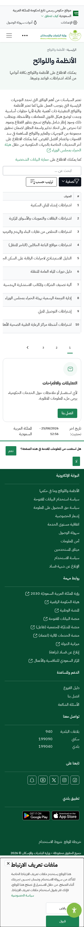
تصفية (70, 181)
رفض (62, 908)
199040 (45, 746)
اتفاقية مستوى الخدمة (63, 524)
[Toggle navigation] (9, 35)
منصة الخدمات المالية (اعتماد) (58, 635)
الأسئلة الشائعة (68, 704)
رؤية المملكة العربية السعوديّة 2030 (55, 593)
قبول (62, 921)
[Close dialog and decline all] (8, 863)
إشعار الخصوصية (67, 516)
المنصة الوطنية (69, 610)
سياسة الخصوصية (22, 895)
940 (49, 731)
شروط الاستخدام (50, 842)
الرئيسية (71, 50)
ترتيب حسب (44, 182)
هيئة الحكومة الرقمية (64, 602)
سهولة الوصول (69, 533)
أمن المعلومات (70, 541)
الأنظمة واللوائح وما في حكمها (59, 491)
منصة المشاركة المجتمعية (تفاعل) (57, 627)
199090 (45, 739)
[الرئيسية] (60, 35)
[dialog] (42, 892)
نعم (11, 451)
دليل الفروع (71, 688)
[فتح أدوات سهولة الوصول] (74, 910)
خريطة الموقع (72, 842)
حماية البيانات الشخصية (32, 159)
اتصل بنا (67, 413)
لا (76, 461)
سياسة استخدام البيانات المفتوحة (56, 499)
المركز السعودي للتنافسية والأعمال (56, 660)
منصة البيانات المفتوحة (64, 618)
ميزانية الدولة (70, 644)
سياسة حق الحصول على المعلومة (56, 507)
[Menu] (24, 35)
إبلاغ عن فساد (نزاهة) (64, 652)
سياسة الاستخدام (66, 558)
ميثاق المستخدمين (66, 549)
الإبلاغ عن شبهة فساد (64, 566)
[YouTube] (42, 780)
